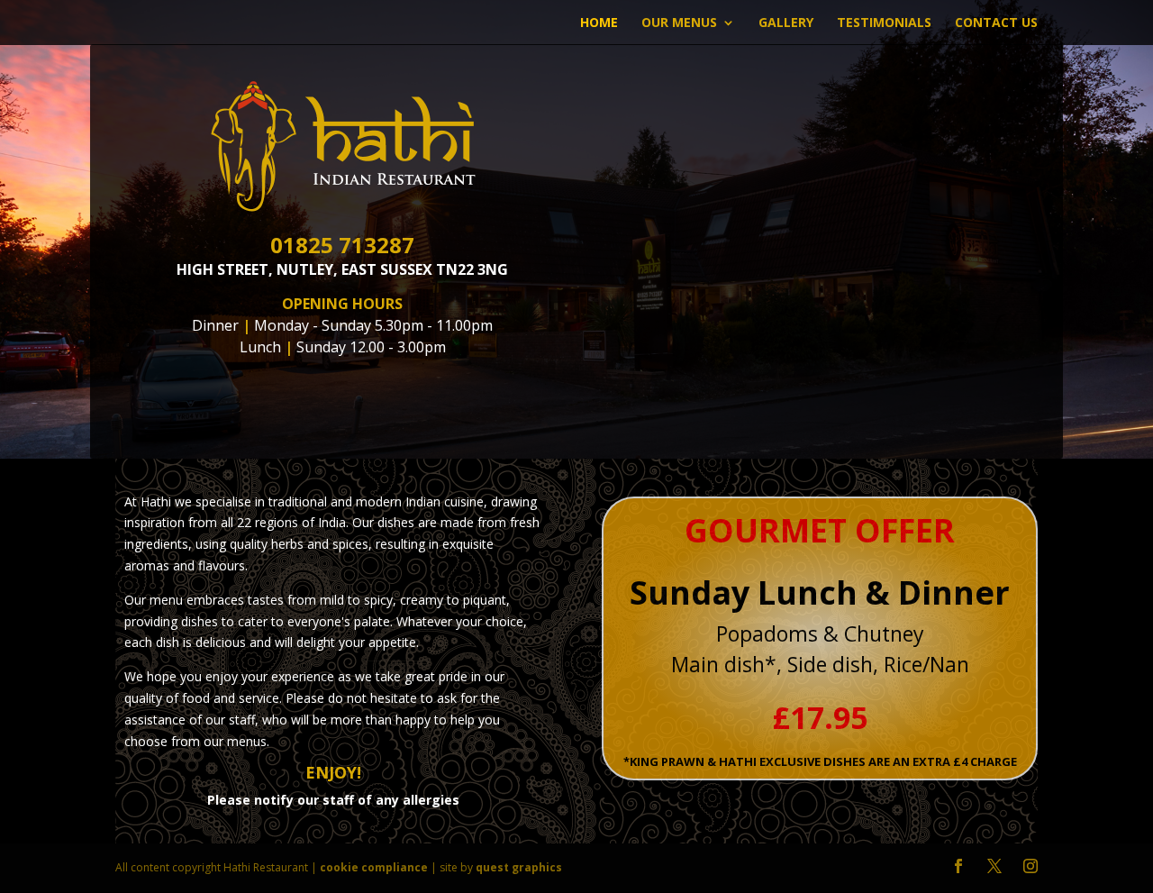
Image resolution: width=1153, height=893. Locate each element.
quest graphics (519, 867)
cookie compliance (374, 867)
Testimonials (884, 23)
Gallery (785, 23)
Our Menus (679, 23)
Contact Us (996, 23)
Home (599, 23)
